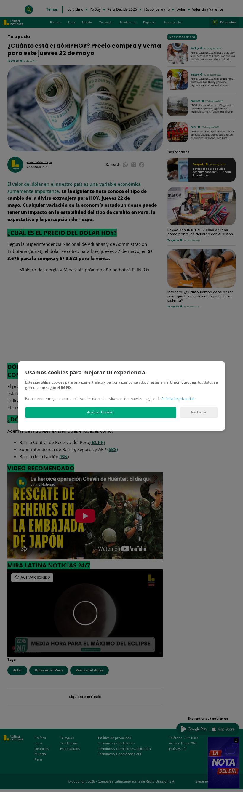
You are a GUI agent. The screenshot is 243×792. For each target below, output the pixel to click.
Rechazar (199, 412)
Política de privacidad (178, 398)
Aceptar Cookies (100, 412)
